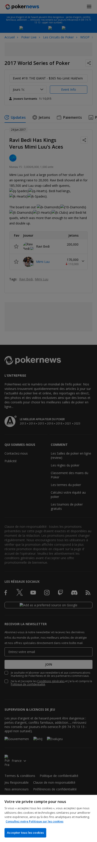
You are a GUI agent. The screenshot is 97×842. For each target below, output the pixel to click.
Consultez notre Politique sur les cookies (34, 821)
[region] (48, 818)
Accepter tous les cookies (25, 833)
